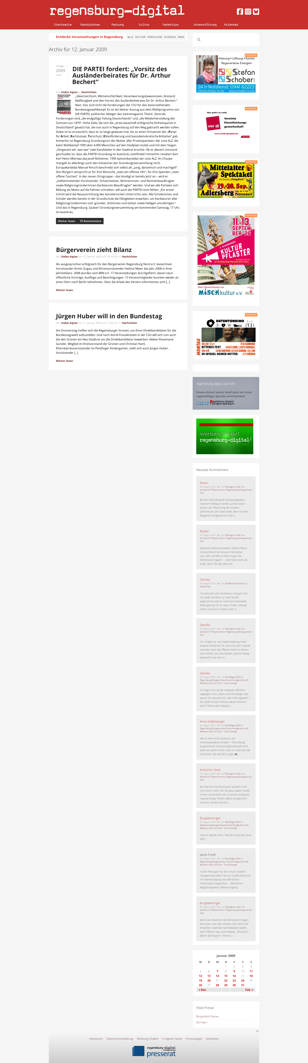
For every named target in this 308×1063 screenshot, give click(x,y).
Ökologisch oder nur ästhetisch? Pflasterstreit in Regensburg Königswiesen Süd (226, 489)
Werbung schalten (148, 1038)
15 (225, 976)
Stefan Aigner (69, 92)
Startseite (63, 24)
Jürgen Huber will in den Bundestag (109, 316)
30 (234, 985)
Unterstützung (205, 24)
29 (225, 985)
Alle (130, 37)
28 (217, 985)
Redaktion (171, 24)
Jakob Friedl (207, 855)
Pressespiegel (194, 1038)
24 (242, 980)
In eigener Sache (172, 1038)
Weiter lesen (66, 221)
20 (209, 980)
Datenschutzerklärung (120, 1038)
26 (200, 985)
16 (234, 976)
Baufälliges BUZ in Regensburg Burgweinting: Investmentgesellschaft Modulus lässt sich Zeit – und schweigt (224, 680)
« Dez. (202, 989)
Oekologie (154, 37)
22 (225, 980)
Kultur (144, 24)
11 (251, 971)
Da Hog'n (201, 1022)
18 (251, 976)
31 (242, 985)
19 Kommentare (90, 221)
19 (200, 980)
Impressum (96, 1038)
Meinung (117, 24)
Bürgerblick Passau (207, 1016)
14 (217, 976)
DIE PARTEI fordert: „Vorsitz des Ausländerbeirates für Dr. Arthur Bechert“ (121, 75)
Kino (181, 37)
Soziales (170, 37)
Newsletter (212, 1038)
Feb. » (249, 989)
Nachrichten (90, 24)
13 (209, 976)
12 (200, 976)
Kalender (231, 24)
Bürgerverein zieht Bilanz (94, 249)
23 (234, 980)
